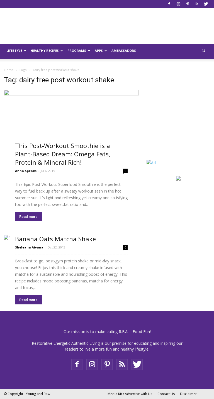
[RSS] (197, 4)
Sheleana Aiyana (29, 247)
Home (9, 70)
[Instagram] (178, 4)
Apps (99, 50)
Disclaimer (188, 393)
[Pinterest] (187, 4)
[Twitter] (206, 4)
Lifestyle (14, 50)
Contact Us (166, 393)
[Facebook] (169, 4)
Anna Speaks (26, 171)
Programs (76, 50)
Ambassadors (123, 50)
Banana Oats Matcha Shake (55, 239)
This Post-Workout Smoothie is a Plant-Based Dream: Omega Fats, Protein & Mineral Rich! (62, 153)
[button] (203, 50)
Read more (28, 217)
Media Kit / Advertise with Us (130, 393)
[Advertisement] (180, 120)
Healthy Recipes (45, 50)
